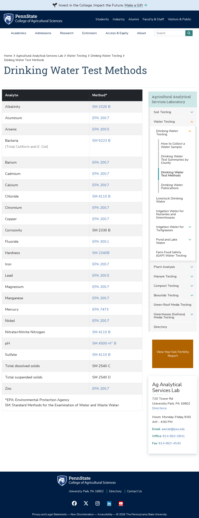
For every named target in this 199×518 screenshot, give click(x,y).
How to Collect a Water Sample (173, 145)
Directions (159, 408)
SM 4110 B (101, 196)
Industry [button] (119, 19)
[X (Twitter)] (86, 503)
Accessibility (105, 514)
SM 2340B (100, 253)
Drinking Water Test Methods (172, 174)
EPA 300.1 (100, 241)
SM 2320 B (101, 106)
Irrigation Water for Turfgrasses (170, 228)
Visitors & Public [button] (179, 19)
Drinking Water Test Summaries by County (174, 159)
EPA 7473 (100, 309)
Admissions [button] (43, 33)
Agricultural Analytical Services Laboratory (171, 99)
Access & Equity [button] (117, 33)
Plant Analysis (164, 267)
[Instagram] (97, 503)
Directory (160, 327)
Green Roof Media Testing (172, 304)
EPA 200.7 (100, 118)
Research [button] (66, 33)
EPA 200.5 (100, 129)
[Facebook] (74, 503)
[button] (192, 112)
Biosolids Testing (166, 295)
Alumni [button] (133, 19)
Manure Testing (165, 276)
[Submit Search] (189, 33)
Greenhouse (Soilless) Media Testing (169, 316)
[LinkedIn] (109, 503)
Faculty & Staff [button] (153, 19)
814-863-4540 (170, 443)
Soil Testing (162, 112)
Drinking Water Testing (106, 56)
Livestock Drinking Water (169, 200)
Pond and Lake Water (166, 241)
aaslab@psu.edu (173, 429)
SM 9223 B (101, 140)
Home (8, 56)
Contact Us (134, 491)
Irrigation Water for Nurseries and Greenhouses (170, 214)
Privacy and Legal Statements (49, 514)
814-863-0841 (174, 436)
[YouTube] (121, 503)
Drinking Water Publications (172, 186)
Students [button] (102, 19)
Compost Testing (166, 285)
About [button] (141, 33)
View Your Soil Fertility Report (173, 354)
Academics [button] (18, 33)
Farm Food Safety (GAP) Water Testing (171, 254)
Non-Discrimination (82, 514)
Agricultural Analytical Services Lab (39, 56)
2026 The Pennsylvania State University (141, 514)
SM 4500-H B (104, 343)
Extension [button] (89, 33)
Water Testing (77, 56)
